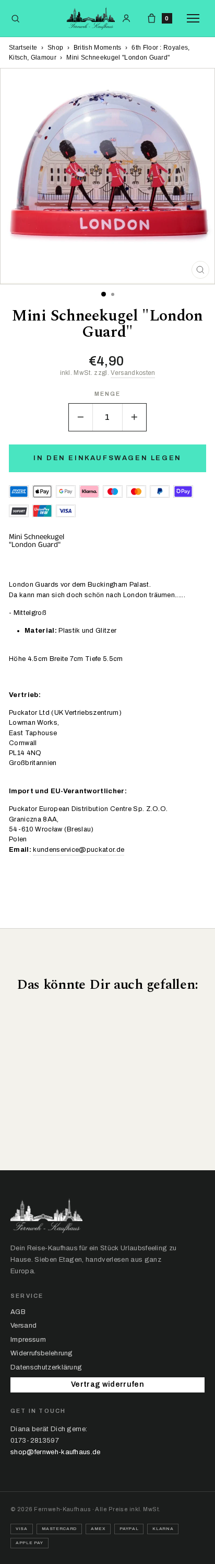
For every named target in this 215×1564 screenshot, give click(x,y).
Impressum (28, 1339)
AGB (18, 1312)
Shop (55, 47)
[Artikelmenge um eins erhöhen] (134, 417)
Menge (107, 394)
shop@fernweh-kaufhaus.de (55, 1452)
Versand (23, 1325)
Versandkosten (133, 372)
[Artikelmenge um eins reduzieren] (81, 417)
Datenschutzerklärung (46, 1367)
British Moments (98, 47)
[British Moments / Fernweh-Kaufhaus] (91, 18)
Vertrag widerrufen (107, 1384)
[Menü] (196, 18)
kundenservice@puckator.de (78, 849)
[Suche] (15, 19)
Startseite (23, 47)
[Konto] (126, 18)
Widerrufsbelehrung (41, 1353)
